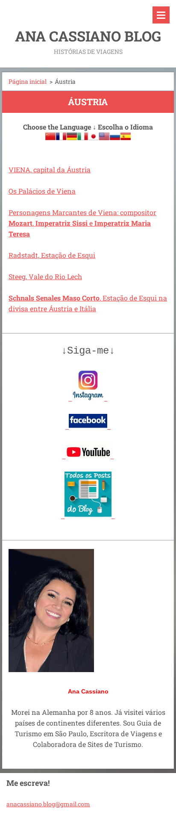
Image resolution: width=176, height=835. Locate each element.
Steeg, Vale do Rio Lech (45, 276)
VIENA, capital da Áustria (50, 169)
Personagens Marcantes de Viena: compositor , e (82, 223)
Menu (161, 15)
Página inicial (28, 81)
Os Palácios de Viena (42, 190)
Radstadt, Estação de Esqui (52, 255)
